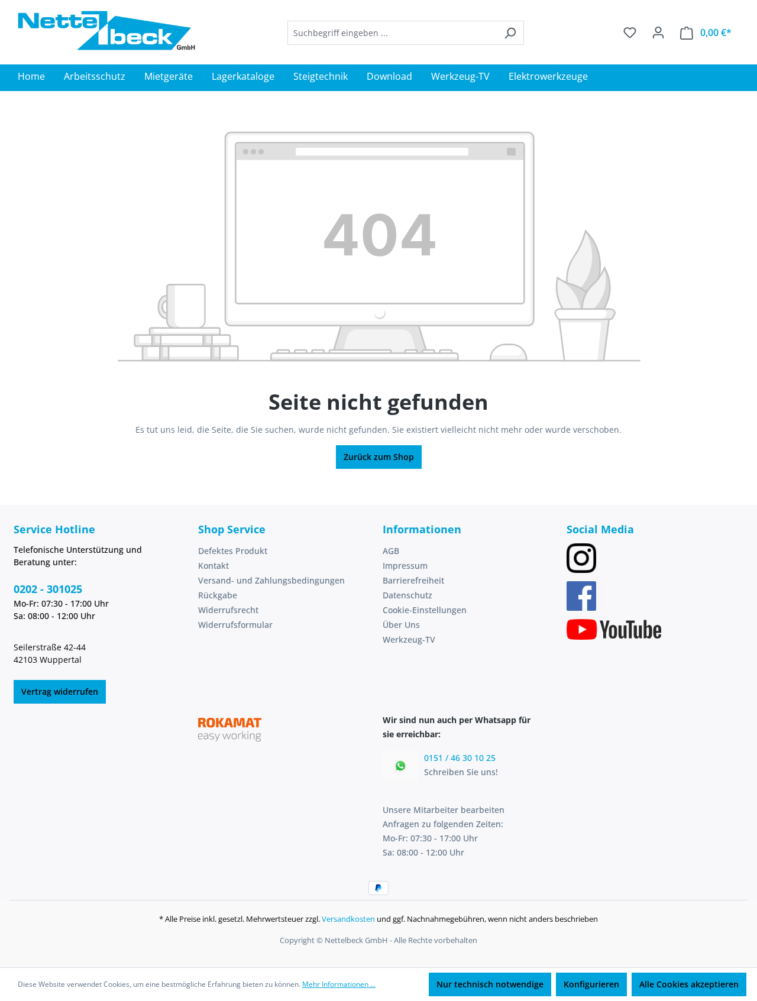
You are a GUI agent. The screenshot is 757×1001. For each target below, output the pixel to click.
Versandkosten (348, 918)
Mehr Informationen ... (339, 984)
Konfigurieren (591, 984)
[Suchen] (510, 33)
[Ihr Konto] (658, 32)
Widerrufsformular (235, 624)
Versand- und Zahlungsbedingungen (271, 580)
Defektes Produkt (232, 550)
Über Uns (401, 624)
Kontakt (213, 565)
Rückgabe (217, 595)
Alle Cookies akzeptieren (689, 984)
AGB (391, 550)
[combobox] (392, 33)
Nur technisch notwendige (490, 984)
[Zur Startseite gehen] (106, 30)
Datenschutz (407, 595)
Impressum (405, 565)
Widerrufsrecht (228, 609)
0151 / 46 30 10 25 (460, 757)
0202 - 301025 (48, 589)
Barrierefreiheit (413, 580)
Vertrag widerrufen (59, 691)
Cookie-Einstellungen (425, 609)
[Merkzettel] (630, 32)
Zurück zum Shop (379, 456)
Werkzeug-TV (409, 639)
